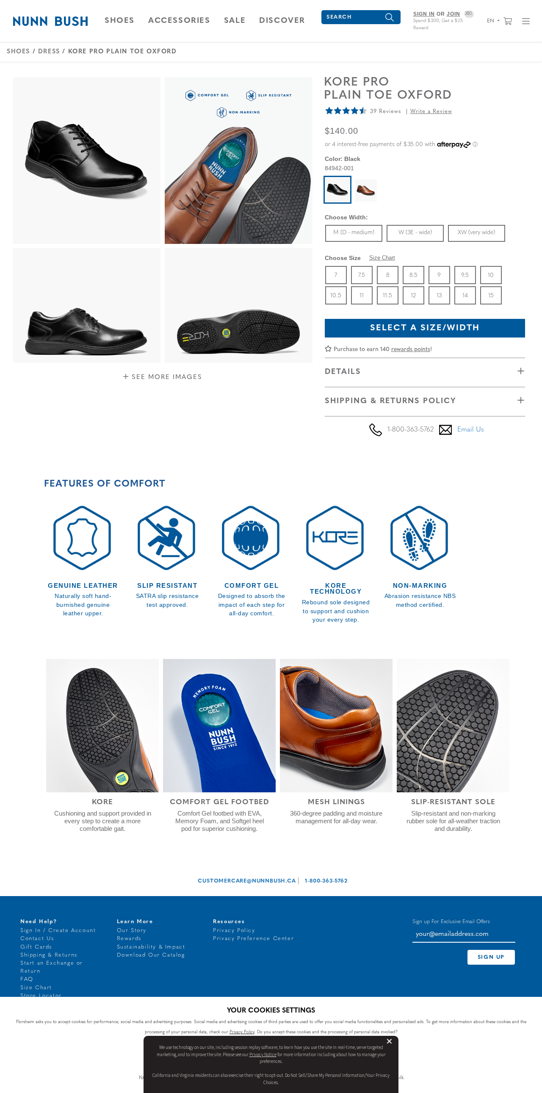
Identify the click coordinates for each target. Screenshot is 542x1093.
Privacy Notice (263, 1054)
